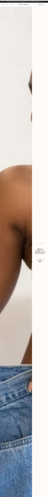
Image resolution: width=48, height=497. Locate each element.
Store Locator (40, 4)
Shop (3, 4)
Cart (45, 5)
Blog (7, 4)
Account (40, 5)
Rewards (12, 4)
